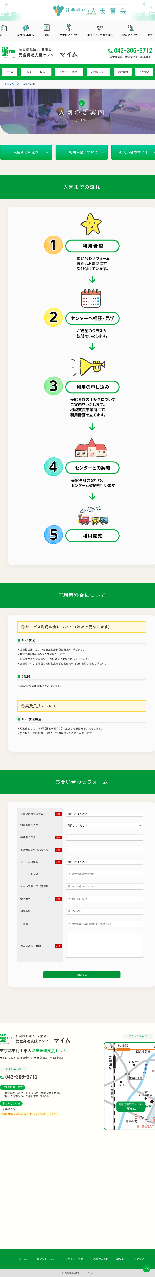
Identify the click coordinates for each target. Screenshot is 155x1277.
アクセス (139, 1259)
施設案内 (121, 1259)
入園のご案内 (101, 1259)
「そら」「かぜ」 (75, 1259)
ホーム (23, 1259)
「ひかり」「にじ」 (46, 1259)
